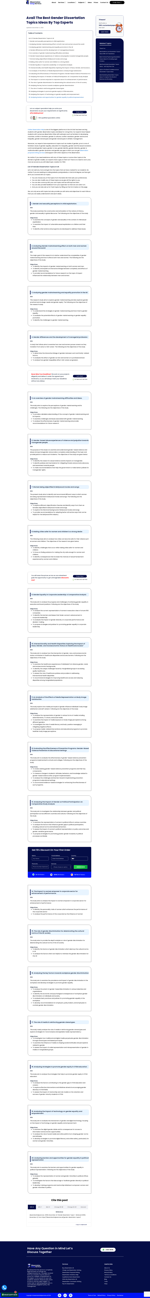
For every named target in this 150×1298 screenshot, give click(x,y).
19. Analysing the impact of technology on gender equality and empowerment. (54, 94)
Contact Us (104, 2)
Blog (105, 1279)
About (54, 2)
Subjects (81, 2)
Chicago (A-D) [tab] (71, 1207)
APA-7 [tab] (40, 1207)
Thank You (102, 48)
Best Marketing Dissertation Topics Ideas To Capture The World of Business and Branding (109, 77)
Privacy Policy (108, 1270)
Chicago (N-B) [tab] (58, 1207)
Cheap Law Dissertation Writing (71, 1270)
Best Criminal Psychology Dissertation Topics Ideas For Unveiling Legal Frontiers (110, 59)
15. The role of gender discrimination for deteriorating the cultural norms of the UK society (58, 82)
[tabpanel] (59, 1215)
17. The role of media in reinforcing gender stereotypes (46, 88)
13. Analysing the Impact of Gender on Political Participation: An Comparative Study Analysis (58, 76)
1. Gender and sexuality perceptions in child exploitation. (47, 41)
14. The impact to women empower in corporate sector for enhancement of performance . (58, 79)
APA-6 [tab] (32, 1207)
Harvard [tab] (83, 1207)
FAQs (105, 1284)
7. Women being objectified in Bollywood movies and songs (48, 59)
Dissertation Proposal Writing (71, 1272)
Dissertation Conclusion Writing (71, 1281)
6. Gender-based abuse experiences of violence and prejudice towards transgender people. (59, 56)
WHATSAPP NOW (10, 1295)
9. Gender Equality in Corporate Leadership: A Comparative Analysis (50, 65)
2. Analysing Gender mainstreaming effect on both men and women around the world (56, 44)
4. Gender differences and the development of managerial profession (51, 50)
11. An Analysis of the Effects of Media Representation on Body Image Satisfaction (55, 71)
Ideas (90, 2)
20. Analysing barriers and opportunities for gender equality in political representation (56, 97)
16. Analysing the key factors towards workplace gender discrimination (51, 85)
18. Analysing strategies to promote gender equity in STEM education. (51, 91)
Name (34, 855)
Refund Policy (108, 1272)
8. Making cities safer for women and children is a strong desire (49, 62)
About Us (107, 1268)
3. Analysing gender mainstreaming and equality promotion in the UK (51, 47)
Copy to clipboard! (81, 1224)
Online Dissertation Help (36, 130)
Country (73, 855)
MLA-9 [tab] (48, 1207)
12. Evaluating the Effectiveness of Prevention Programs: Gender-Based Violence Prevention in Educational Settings (60, 74)
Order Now (116, 2)
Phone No (35, 864)
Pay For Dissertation (68, 1284)
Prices (96, 2)
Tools (106, 1281)
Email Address (56, 855)
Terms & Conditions (110, 1275)
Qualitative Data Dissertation (71, 1277)
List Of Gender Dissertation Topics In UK (41, 38)
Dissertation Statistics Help (70, 1275)
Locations (71, 2)
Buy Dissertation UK (68, 1268)
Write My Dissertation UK (69, 1279)
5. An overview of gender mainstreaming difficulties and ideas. (49, 53)
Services (61, 2)
